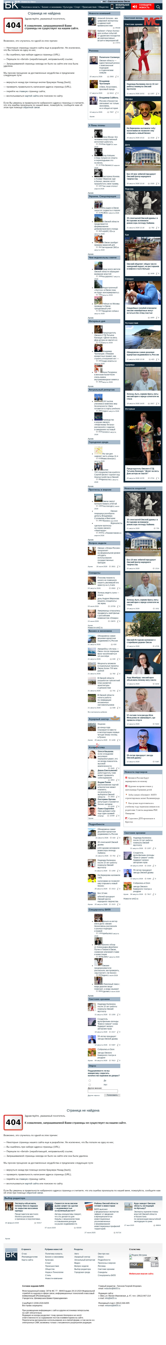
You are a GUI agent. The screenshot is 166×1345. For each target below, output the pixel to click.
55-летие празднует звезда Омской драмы (108, 1037)
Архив (92, 116)
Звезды (129, 99)
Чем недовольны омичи (103, 257)
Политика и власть (30, 7)
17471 (117, 43)
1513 (113, 889)
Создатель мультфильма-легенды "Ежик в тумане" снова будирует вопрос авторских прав (108, 1024)
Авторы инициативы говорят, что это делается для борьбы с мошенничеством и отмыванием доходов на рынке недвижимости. (68, 1219)
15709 (113, 606)
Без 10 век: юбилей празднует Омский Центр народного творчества (141, 176)
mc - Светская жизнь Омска (116, 1)
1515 (113, 904)
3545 (112, 768)
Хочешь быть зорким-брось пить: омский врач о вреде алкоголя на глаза (143, 396)
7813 (113, 1060)
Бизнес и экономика (51, 7)
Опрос (101, 1257)
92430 (79, 1228)
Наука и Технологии (54, 1272)
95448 (117, 28)
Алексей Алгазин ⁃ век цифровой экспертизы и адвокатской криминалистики (108, 22)
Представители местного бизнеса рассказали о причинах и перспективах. (28, 1216)
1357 (152, 93)
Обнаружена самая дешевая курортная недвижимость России (108, 638)
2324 (149, 866)
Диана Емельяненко (107, 770)
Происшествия (89, 7)
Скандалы (94, 572)
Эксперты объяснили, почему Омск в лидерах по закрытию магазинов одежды (26, 1207)
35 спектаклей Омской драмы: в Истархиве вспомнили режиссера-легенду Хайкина (142, 220)
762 (152, 228)
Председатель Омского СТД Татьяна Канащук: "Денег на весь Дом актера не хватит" (143, 471)
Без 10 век (102, 893)
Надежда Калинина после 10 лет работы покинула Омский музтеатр (107, 864)
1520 (152, 183)
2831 (113, 566)
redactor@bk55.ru (112, 1288)
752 (114, 856)
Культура (67, 7)
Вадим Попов (104, 782)
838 (114, 708)
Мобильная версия (122, 6)
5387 (113, 1045)
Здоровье (130, 365)
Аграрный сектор (99, 719)
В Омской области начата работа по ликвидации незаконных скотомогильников (106, 700)
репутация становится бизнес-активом (108, 803)
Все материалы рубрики (97, 712)
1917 (152, 403)
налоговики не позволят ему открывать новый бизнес (109, 883)
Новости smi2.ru (95, 627)
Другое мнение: (95, 1088)
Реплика (93, 50)
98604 (158, 1225)
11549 (112, 816)
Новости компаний (99, 13)
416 (114, 644)
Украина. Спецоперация (102, 196)
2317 (113, 1032)
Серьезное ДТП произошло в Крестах (140, 820)
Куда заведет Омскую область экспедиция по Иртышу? (144, 1205)
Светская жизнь (133, 18)
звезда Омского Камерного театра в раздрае (107, 1055)
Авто (76, 1254)
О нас (24, 1254)
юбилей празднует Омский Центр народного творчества (108, 899)
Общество (103, 7)
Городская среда (98, 442)
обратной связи (31, 107)
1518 (152, 138)
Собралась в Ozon (106, 1049)
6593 (113, 588)
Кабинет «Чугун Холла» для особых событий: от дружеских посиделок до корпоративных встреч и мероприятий (109, 36)
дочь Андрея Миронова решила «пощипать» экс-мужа (108, 601)
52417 (39, 1223)
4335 (112, 806)
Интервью (130, 409)
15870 (113, 621)
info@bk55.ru (111, 1298)
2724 (152, 478)
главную (23, 91)
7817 (149, 894)
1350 (113, 871)
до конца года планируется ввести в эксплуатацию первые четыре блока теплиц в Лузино (108, 732)
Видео (77, 1263)
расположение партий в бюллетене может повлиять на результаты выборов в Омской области (108, 791)
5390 (149, 879)
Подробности (96, 824)
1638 (152, 273)
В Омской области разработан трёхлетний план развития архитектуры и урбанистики (109, 683)
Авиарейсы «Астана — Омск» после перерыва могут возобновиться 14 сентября (108, 652)
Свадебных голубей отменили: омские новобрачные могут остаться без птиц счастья (142, 310)
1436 (113, 740)
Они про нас (103, 1254)
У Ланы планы (97, 125)
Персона (129, 189)
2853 (112, 780)
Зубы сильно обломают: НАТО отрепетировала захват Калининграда (142, 796)
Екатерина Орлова (107, 799)
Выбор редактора (15, 1198)
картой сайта (32, 95)
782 (114, 674)
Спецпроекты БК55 (100, 909)
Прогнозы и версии (100, 489)
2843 (112, 797)
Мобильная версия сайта (141, 1274)
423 (152, 359)
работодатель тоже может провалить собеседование (107, 775)
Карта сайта (27, 1260)
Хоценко (101, 724)
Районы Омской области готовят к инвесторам (106, 1204)
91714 (118, 1232)
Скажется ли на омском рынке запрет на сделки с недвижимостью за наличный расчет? (66, 1207)
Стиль (48, 1275)
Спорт (77, 7)
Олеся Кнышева (105, 751)
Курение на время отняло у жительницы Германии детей (139, 788)
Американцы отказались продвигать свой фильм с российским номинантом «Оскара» (109, 614)
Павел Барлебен (106, 808)
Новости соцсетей (135, 488)
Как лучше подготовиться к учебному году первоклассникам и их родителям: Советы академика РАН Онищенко (142, 808)
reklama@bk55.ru (113, 1305)
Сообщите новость (145, 6)
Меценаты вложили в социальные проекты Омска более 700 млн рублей (108, 667)
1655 (152, 318)
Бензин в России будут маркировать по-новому (137, 779)
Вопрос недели (97, 543)
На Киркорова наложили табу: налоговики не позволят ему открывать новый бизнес (141, 130)
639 (114, 659)
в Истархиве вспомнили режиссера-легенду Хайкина (108, 850)
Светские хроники (99, 999)
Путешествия (131, 323)
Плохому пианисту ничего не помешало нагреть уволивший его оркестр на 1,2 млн (108, 581)
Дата (127, 145)
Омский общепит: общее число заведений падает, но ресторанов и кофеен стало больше (143, 266)
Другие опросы (94, 1095)
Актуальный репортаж (102, 389)
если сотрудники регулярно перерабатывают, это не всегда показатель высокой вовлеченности (108, 760)
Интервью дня (97, 321)
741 (114, 691)
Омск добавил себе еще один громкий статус (106, 813)
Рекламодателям (29, 1257)
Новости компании (53, 1278)
